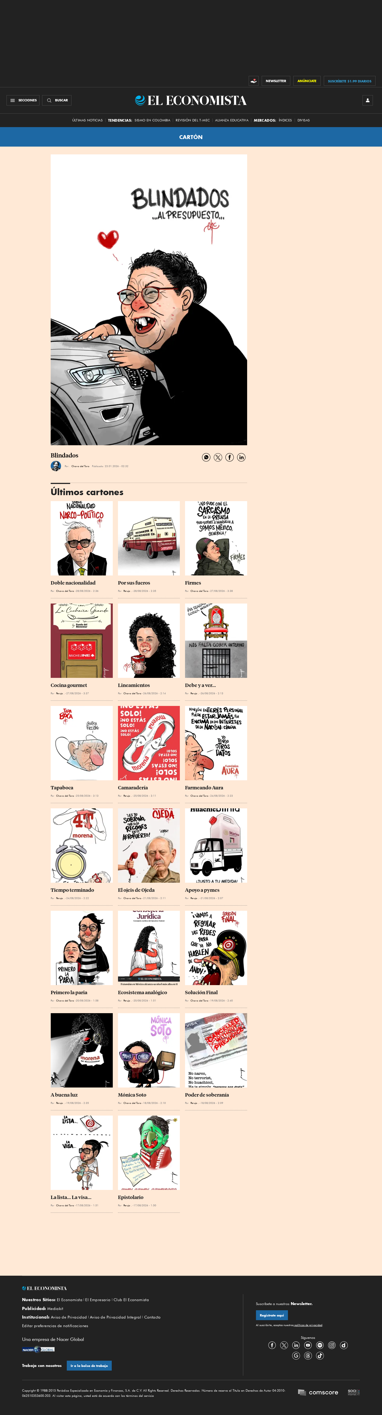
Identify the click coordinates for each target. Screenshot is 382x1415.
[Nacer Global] (38, 1350)
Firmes (193, 583)
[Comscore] (318, 1393)
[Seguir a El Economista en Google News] (296, 1355)
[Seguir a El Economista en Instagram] (332, 1345)
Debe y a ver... (200, 685)
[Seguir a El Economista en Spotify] (320, 1345)
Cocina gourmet (69, 685)
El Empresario (97, 1300)
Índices (285, 120)
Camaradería (133, 788)
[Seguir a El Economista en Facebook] (272, 1345)
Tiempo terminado (72, 890)
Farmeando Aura (204, 788)
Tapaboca (62, 788)
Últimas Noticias (87, 120)
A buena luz (64, 1095)
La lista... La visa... (71, 1197)
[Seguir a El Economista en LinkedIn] (296, 1345)
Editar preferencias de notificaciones (55, 1326)
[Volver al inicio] (126, 1288)
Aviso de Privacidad (69, 1317)
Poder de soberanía (207, 1095)
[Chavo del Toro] (56, 466)
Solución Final (201, 992)
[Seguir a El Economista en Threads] (308, 1355)
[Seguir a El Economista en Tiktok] (320, 1355)
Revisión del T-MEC (193, 120)
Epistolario (130, 1197)
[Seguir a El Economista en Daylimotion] (344, 1345)
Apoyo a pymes (202, 890)
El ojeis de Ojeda (136, 890)
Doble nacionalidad (73, 583)
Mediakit (55, 1308)
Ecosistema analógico (142, 992)
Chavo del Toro (80, 466)
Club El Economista (131, 1300)
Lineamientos (134, 685)
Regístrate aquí (272, 1315)
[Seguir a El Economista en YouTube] (308, 1345)
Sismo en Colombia (152, 120)
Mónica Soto (132, 1095)
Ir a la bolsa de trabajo (89, 1366)
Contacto (152, 1317)
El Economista (69, 1300)
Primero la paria (69, 992)
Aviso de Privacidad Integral (115, 1317)
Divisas (304, 120)
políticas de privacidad (308, 1325)
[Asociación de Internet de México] (354, 1393)
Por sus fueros (134, 583)
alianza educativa (231, 120)
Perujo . (127, 590)
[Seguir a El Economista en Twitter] (284, 1345)
